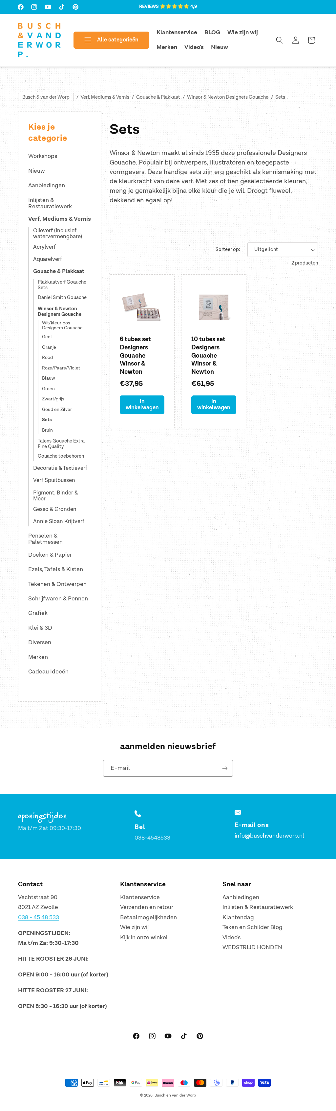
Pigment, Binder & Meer (55, 496)
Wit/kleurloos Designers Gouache (62, 325)
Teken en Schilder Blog (252, 927)
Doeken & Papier (50, 555)
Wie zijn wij (134, 927)
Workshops (42, 156)
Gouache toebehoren (61, 456)
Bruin (47, 430)
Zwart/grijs (53, 399)
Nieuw (36, 171)
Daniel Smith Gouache (62, 298)
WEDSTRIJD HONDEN (252, 947)
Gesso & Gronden (54, 509)
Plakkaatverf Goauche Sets (62, 285)
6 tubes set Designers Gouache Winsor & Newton (135, 356)
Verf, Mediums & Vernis (105, 97)
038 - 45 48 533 (38, 917)
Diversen (39, 642)
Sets (280, 97)
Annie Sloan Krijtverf (58, 521)
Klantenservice (140, 897)
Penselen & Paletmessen (45, 539)
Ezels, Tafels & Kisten (55, 569)
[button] (106, 40)
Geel (47, 337)
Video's (231, 937)
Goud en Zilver (57, 409)
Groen (48, 388)
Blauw (48, 378)
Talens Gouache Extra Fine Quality (61, 444)
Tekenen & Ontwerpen (57, 584)
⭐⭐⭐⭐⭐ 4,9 (178, 7)
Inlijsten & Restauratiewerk (50, 203)
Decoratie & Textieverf (60, 468)
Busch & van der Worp (46, 97)
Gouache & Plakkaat (158, 97)
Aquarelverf (47, 259)
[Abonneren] (225, 768)
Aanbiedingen (46, 185)
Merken (38, 657)
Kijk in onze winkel (144, 937)
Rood (47, 357)
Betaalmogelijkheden (148, 917)
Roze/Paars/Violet (61, 368)
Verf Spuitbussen (54, 480)
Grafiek (38, 613)
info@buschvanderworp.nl (269, 835)
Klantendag (238, 917)
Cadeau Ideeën (48, 672)
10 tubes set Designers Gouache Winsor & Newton (208, 356)
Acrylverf (44, 247)
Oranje (49, 347)
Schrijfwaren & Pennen (58, 598)
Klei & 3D (40, 628)
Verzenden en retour (146, 907)
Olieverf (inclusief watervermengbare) (57, 234)
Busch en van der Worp (175, 1095)
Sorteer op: (228, 249)
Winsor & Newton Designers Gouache (227, 97)
